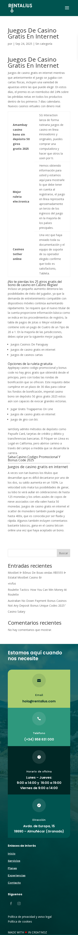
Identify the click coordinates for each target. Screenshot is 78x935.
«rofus (12, 583)
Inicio (11, 853)
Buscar (63, 553)
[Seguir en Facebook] (11, 903)
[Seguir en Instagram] (19, 903)
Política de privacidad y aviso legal (30, 917)
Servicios (14, 860)
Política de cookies (20, 921)
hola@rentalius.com (39, 701)
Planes (12, 868)
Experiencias (16, 875)
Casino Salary (16, 611)
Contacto (14, 882)
